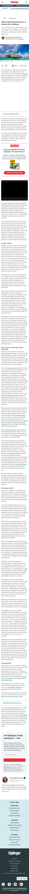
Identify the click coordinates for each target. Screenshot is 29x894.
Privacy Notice (7, 767)
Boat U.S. (16, 375)
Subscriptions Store (14, 809)
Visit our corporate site (22, 890)
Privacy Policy (14, 867)
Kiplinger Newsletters (14, 817)
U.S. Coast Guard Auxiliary (11, 707)
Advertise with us (14, 872)
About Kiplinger (14, 824)
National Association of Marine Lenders (12, 696)
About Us (14, 860)
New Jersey (10, 228)
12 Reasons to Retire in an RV (11, 113)
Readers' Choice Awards (14, 826)
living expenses (11, 368)
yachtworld (4, 689)
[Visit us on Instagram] (15, 885)
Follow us (16, 65)
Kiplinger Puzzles (14, 829)
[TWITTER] (25, 778)
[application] (14, 189)
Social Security (16, 453)
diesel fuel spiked (11, 430)
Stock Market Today (14, 838)
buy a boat (7, 77)
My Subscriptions (14, 812)
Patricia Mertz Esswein (14, 37)
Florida (10, 236)
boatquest (17, 687)
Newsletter (24, 65)
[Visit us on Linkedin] (21, 885)
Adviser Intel (14, 843)
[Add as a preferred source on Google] (22, 880)
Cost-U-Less (16, 521)
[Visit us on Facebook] (9, 885)
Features (21, 39)
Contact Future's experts (15, 862)
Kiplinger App (14, 814)
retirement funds (5, 353)
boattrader (11, 687)
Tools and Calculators (14, 846)
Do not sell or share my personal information (14, 874)
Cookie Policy (14, 870)
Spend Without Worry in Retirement (12, 703)
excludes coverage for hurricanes (10, 395)
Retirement (12, 18)
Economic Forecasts (14, 841)
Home (5, 18)
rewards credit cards (20, 464)
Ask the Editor (14, 831)
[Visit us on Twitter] (3, 885)
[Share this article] (2, 65)
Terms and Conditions (14, 865)
